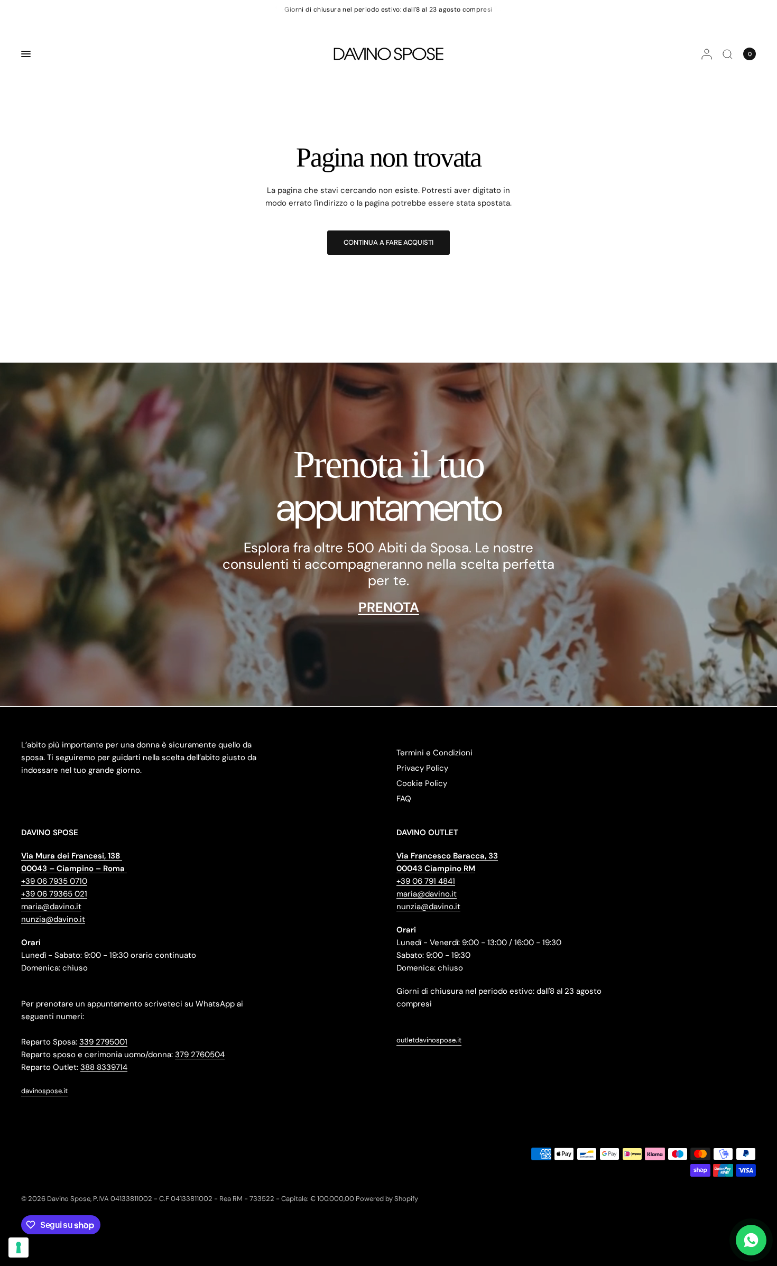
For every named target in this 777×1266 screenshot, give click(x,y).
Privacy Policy (422, 768)
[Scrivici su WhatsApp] (751, 1240)
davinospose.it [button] (44, 1091)
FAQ (403, 798)
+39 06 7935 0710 (54, 881)
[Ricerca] (727, 54)
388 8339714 (103, 1067)
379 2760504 (200, 1054)
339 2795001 (103, 1042)
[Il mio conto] (706, 54)
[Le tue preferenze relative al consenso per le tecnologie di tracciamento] (18, 1247)
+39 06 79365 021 (54, 894)
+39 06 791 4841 (425, 881)
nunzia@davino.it (53, 919)
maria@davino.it (51, 906)
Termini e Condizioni (434, 752)
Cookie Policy (421, 783)
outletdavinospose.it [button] (428, 1040)
